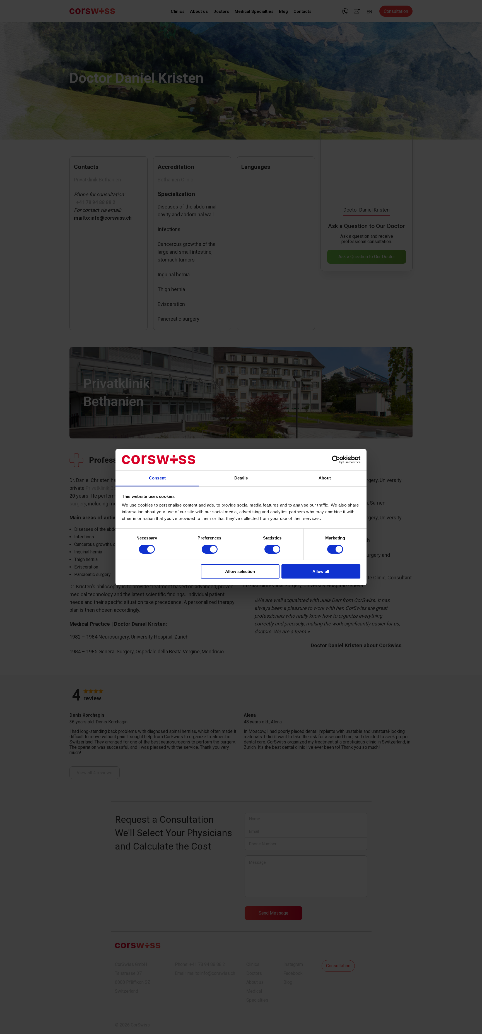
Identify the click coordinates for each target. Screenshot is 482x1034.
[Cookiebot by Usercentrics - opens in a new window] (336, 459)
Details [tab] (241, 478)
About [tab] (325, 478)
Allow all (320, 571)
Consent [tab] (157, 478)
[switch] (210, 549)
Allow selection (240, 571)
